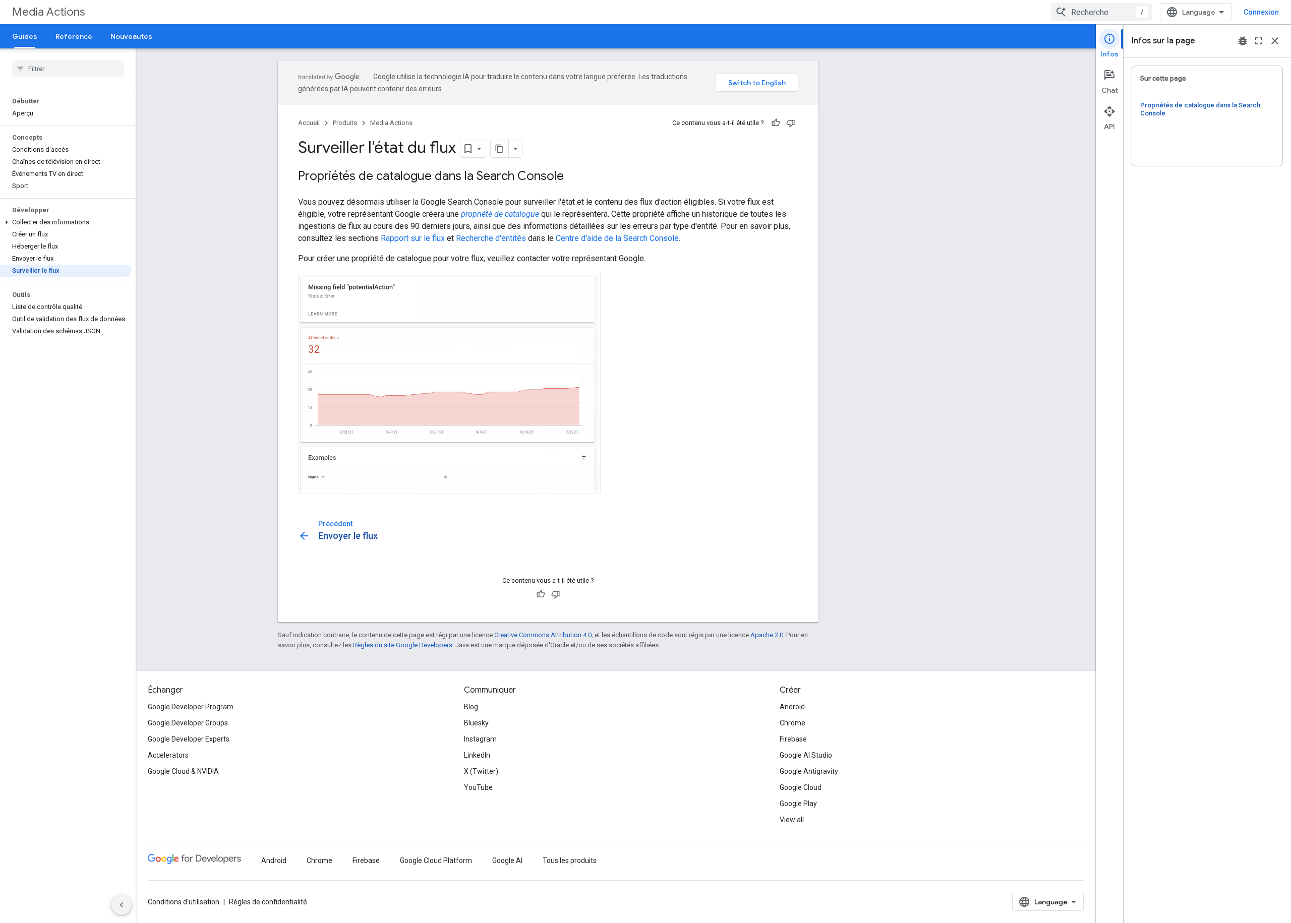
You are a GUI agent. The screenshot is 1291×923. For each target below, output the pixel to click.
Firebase (793, 739)
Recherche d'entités (491, 238)
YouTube (478, 787)
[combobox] (1101, 12)
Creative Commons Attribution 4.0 (543, 635)
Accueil (309, 123)
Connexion (1261, 12)
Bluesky (476, 723)
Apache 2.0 (766, 635)
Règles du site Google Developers (402, 645)
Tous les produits (570, 860)
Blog (471, 707)
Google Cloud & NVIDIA (183, 771)
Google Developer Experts (188, 739)
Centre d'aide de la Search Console (617, 238)
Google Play (798, 803)
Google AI (507, 860)
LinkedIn (477, 755)
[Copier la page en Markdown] (500, 148)
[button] (66, 222)
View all (792, 820)
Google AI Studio (806, 755)
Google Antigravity (809, 771)
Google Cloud (800, 787)
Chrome (792, 723)
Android (792, 707)
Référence (73, 36)
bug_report (1243, 41)
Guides (24, 36)
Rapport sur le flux (413, 238)
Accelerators (168, 755)
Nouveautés (131, 36)
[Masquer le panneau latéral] (121, 905)
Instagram (480, 739)
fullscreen (1259, 41)
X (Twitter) (481, 771)
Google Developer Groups (188, 723)
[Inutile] (790, 123)
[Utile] (775, 123)
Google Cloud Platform (436, 860)
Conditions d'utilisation (183, 902)
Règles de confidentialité (268, 902)
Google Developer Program (190, 707)
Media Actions (48, 12)
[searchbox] (68, 68)
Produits (345, 123)
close (1275, 41)
